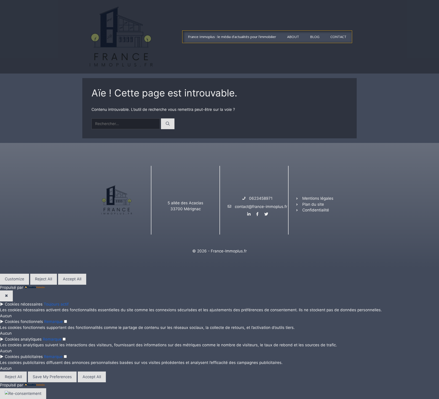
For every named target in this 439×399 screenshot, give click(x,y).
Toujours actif (56, 304)
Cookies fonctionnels (24, 321)
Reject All (43, 279)
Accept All (72, 279)
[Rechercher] (167, 123)
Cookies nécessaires (24, 304)
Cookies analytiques (23, 339)
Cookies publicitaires (24, 356)
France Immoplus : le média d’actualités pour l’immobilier (232, 36)
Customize (14, 279)
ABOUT (293, 36)
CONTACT (338, 36)
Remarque (53, 321)
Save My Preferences (52, 376)
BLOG (314, 36)
